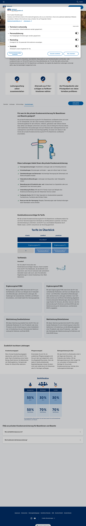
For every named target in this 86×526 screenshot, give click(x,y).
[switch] (77, 33)
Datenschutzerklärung (14, 21)
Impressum (26, 21)
